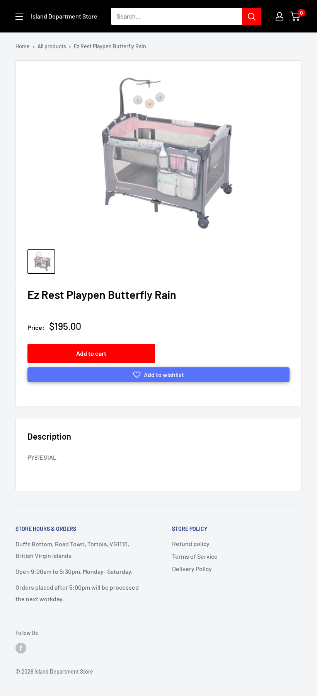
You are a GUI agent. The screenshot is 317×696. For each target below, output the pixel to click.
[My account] (279, 16)
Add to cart (91, 353)
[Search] (251, 16)
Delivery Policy (192, 568)
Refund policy (191, 543)
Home (22, 46)
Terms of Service (195, 556)
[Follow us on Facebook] (20, 647)
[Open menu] (19, 17)
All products (51, 46)
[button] (158, 374)
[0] (295, 16)
